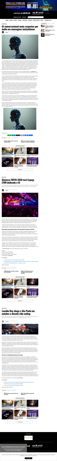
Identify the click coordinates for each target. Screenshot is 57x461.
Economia (7, 20)
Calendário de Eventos (17, 17)
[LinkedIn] (13, 135)
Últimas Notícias (13, 390)
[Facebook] (26, 135)
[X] (18, 135)
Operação (11, 20)
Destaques (8, 390)
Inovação (15, 20)
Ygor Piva (7, 321)
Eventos (41, 20)
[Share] (31, 135)
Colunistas (30, 20)
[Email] (22, 135)
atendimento (33, 71)
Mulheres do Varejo (36, 20)
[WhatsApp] (9, 135)
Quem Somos (24, 17)
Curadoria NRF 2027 (48, 20)
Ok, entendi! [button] (28, 458)
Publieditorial (24, 20)
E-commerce (20, 20)
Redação (7, 32)
